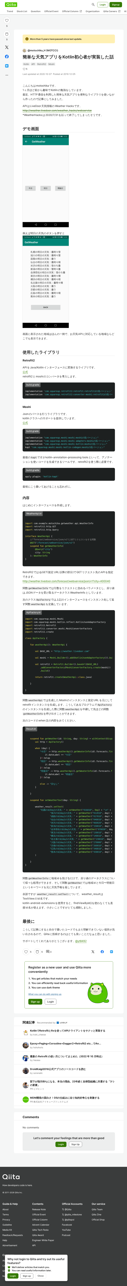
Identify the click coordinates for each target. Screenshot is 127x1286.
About (5, 1209)
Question (36, 11)
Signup (116, 4)
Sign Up (75, 1144)
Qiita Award (38, 1235)
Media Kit (7, 1230)
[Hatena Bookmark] (6, 65)
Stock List (22, 11)
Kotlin (26, 64)
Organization (93, 11)
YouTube (66, 1230)
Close (41, 1276)
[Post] (6, 47)
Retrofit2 (41, 64)
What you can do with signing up (44, 994)
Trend (10, 11)
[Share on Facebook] (6, 56)
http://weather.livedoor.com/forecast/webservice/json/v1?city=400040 (66, 581)
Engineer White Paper (43, 1240)
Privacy (6, 1219)
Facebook (67, 1224)
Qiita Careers (111, 11)
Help (4, 1240)
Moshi (51, 64)
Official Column (72, 11)
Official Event (51, 11)
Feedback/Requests (12, 1235)
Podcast (66, 1235)
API (33, 64)
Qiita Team (97, 1209)
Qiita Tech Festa (40, 1230)
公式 (25, 371)
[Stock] (6, 34)
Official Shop (98, 1219)
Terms (5, 1214)
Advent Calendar (40, 1224)
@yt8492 (81, 941)
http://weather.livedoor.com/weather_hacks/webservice (57, 110)
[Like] (6, 20)
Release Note (39, 1209)
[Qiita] (11, 4)
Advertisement (9, 1245)
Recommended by (46, 1022)
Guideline (7, 1224)
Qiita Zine (96, 1214)
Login (103, 4)
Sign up (27, 1276)
